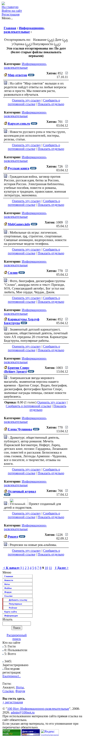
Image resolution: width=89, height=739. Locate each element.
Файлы (8, 588)
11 (50, 568)
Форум (7, 592)
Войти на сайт (12, 10)
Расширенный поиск (17, 637)
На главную (10, 7)
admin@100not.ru (23, 712)
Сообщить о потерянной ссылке (34, 102)
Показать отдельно (51, 104)
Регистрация (10, 14)
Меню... (7, 18)
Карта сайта (10, 612)
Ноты (7, 584)
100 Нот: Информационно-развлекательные (38, 708)
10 (46, 568)
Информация (11, 616)
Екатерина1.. (11, 676)
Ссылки (8, 596)
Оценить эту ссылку (26, 100)
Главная (10, 28)
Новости (8, 580)
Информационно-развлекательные (24, 30)
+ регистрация (12, 702)
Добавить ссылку (18, 600)
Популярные (15, 604)
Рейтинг (13, 608)
